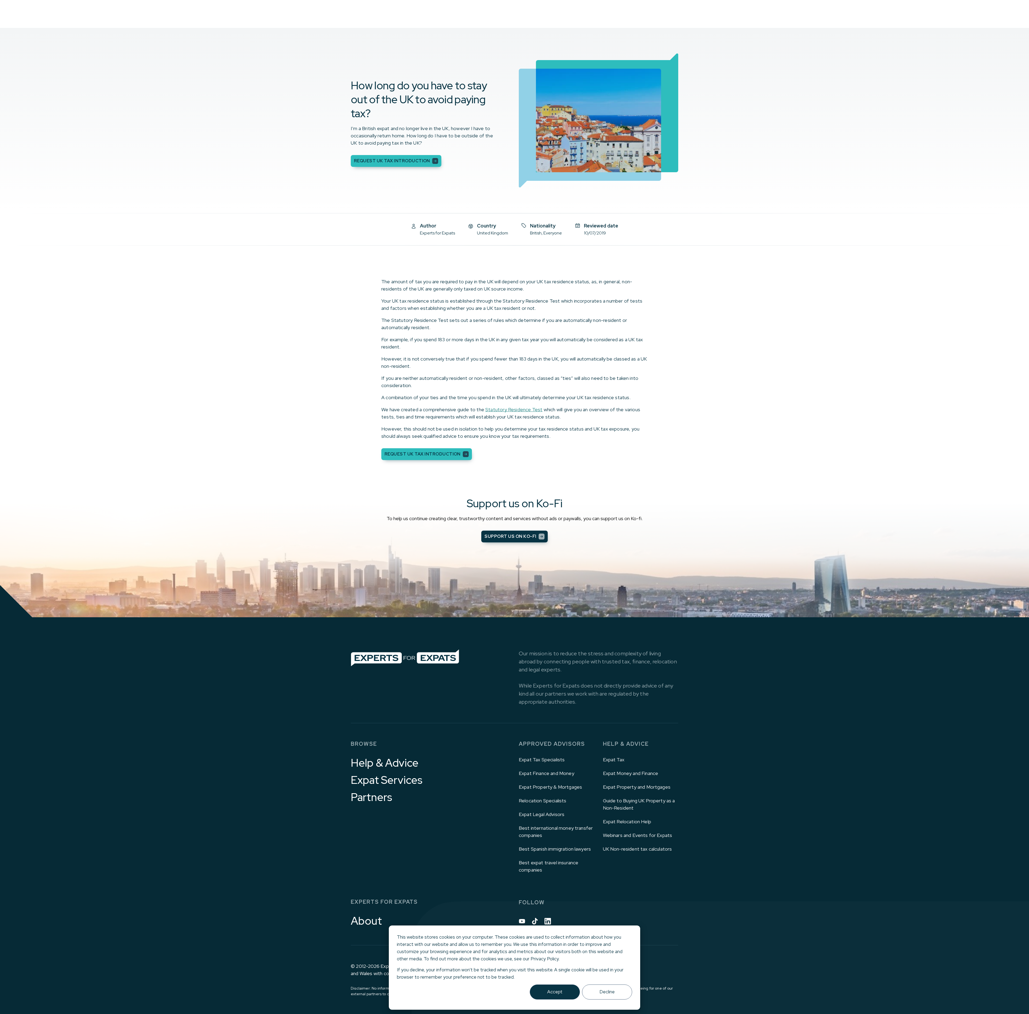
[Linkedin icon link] (548, 921)
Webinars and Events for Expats (637, 835)
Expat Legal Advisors (541, 814)
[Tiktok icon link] (535, 921)
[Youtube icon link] (522, 921)
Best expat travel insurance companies (548, 866)
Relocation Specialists (542, 801)
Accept (554, 992)
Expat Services (386, 780)
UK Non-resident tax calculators (637, 849)
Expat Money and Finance (630, 773)
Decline (607, 992)
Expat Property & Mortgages (550, 787)
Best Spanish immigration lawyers (555, 849)
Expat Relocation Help (627, 821)
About (366, 921)
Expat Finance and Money (546, 773)
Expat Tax (613, 759)
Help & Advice (385, 763)
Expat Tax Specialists (542, 759)
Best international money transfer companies (556, 831)
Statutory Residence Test (513, 409)
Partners (371, 797)
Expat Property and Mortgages (636, 787)
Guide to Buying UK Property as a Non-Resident (639, 804)
